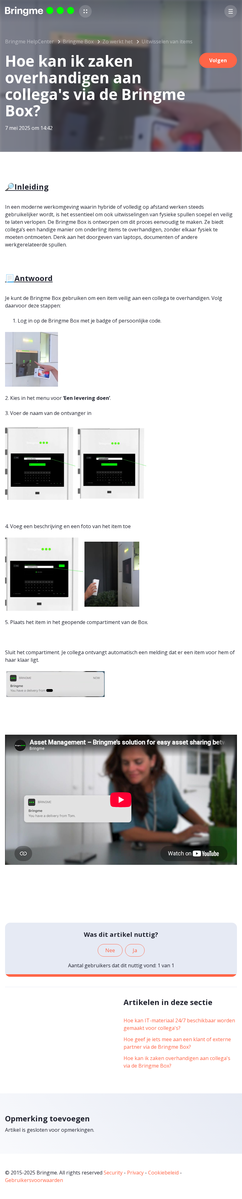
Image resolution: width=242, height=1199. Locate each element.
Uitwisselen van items (167, 41)
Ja (135, 950)
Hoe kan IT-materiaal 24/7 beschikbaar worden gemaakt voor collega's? (179, 1024)
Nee (110, 950)
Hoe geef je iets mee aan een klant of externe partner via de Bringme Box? (177, 1043)
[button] (85, 11)
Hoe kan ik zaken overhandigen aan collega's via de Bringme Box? (177, 1062)
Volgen (218, 60)
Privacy (135, 1172)
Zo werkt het (117, 41)
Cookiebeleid (163, 1172)
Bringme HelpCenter (29, 41)
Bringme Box (78, 41)
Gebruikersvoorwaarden (34, 1180)
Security (113, 1172)
